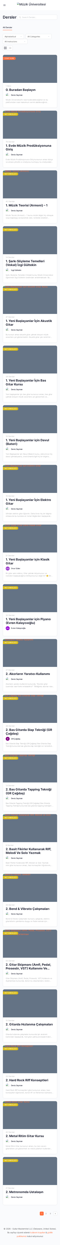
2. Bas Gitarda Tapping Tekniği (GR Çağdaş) (28, 791)
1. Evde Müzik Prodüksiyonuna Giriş (28, 147)
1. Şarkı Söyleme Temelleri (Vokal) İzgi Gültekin (25, 263)
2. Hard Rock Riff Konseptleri (27, 1080)
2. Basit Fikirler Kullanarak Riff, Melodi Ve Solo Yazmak (28, 851)
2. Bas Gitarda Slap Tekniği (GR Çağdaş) (29, 731)
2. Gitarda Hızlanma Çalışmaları (29, 1024)
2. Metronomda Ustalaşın (24, 1192)
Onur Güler (15, 568)
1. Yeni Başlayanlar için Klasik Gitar (28, 561)
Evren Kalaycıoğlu (18, 628)
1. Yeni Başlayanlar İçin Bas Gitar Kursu (26, 382)
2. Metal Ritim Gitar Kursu (25, 1136)
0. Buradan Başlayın (21, 90)
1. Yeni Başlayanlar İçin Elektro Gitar (28, 501)
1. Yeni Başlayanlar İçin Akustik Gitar (29, 322)
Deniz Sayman (17, 95)
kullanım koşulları (37, 1232)
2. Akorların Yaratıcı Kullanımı (28, 674)
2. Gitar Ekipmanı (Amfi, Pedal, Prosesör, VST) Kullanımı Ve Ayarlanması (28, 966)
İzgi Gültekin (16, 270)
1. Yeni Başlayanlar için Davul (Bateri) (27, 442)
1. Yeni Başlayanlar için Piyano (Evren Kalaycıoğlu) (28, 621)
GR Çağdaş (15, 739)
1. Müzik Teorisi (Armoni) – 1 (27, 205)
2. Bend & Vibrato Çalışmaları (27, 909)
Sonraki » (55, 1213)
